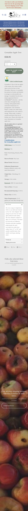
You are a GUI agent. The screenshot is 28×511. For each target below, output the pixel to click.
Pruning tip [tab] (8, 239)
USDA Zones (8, 145)
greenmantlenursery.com (13, 127)
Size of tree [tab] (8, 204)
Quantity (8, 61)
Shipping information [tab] (11, 242)
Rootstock (7, 183)
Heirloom (7, 149)
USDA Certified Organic (16, 81)
